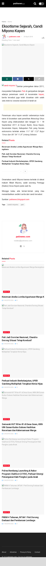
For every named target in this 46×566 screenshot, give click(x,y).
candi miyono (12, 205)
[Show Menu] (3, 3)
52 (17, 300)
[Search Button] (35, 3)
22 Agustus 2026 (8, 387)
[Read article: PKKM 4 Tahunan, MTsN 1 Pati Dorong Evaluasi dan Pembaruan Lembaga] (23, 499)
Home (4, 22)
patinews (29, 557)
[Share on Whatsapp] (7, 79)
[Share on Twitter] (29, 79)
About (4, 552)
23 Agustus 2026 (8, 300)
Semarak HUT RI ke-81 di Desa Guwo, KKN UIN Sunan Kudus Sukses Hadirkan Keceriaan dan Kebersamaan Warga (22, 427)
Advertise (13, 552)
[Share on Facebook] (18, 79)
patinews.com (14, 37)
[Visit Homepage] (19, 3)
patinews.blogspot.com (19, 199)
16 (17, 343)
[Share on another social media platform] (39, 79)
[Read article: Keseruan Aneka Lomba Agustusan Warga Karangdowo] (23, 279)
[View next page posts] (25, 171)
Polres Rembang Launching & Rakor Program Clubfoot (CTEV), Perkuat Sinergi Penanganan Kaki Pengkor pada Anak (22, 473)
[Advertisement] (23, 13)
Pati (23, 91)
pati (22, 205)
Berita (10, 22)
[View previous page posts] (21, 171)
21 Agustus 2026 (8, 523)
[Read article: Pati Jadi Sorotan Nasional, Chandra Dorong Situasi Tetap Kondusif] (23, 319)
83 (17, 433)
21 (17, 480)
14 (17, 387)
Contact (37, 552)
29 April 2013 (28, 37)
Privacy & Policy (25, 552)
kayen (41, 94)
